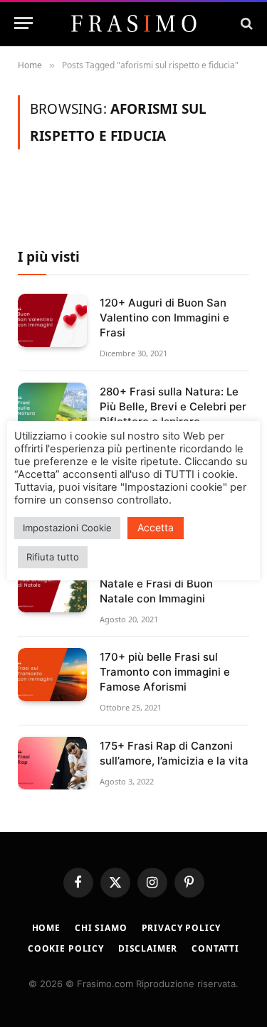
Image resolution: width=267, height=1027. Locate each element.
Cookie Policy (66, 948)
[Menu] (23, 23)
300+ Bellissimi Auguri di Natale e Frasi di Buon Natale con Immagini (164, 583)
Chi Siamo (101, 928)
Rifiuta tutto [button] (52, 557)
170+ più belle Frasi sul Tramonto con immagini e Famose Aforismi (165, 671)
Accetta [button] (155, 527)
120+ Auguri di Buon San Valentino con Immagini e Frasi (164, 317)
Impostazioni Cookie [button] (67, 527)
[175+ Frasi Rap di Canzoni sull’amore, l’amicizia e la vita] (52, 763)
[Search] (245, 23)
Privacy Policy (181, 928)
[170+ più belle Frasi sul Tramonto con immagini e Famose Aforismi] (52, 674)
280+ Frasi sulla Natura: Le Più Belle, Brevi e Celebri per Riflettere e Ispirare (173, 406)
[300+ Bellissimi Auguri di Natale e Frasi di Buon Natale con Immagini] (52, 586)
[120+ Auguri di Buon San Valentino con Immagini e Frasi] (52, 320)
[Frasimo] (134, 23)
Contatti (215, 948)
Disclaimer (147, 948)
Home (46, 928)
